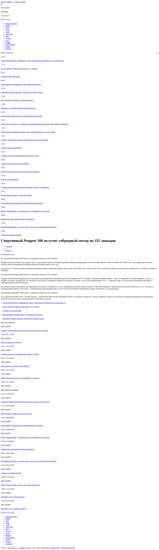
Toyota (8, 38)
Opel (7, 40)
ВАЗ (7, 36)
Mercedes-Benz (11, 24)
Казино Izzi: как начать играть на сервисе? (18, 219)
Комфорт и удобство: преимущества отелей (18, 108)
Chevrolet (9, 34)
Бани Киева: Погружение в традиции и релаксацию (21, 116)
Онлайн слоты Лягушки (10, 76)
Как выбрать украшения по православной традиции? (22, 203)
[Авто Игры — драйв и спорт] (13, 2)
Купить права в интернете (11, 148)
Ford (7, 28)
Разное (8, 49)
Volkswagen (10, 45)
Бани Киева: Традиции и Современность (17, 100)
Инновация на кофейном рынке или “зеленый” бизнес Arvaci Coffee (28, 132)
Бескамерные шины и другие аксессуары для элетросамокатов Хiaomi (28, 227)
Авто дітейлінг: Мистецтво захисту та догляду (19, 69)
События (9, 544)
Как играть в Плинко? (10, 179)
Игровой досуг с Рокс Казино (13, 497)
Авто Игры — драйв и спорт (19, 548)
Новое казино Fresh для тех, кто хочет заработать (20, 485)
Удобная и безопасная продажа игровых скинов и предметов (25, 187)
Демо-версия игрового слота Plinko (15, 164)
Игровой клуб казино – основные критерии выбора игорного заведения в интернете (34, 124)
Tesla (7, 30)
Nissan (8, 47)
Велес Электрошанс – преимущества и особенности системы (25, 211)
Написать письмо (68, 548)
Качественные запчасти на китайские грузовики (20, 172)
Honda (8, 42)
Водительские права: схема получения (16, 195)
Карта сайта (55, 548)
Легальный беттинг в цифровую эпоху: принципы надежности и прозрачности (32, 61)
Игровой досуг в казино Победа (13, 509)
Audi (7, 32)
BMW (8, 26)
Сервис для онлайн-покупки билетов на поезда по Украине (24, 140)
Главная (9, 246)
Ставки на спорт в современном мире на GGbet (20, 156)
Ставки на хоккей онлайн (11, 235)
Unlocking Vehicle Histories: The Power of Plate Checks (22, 92)
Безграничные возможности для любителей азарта (21, 84)
